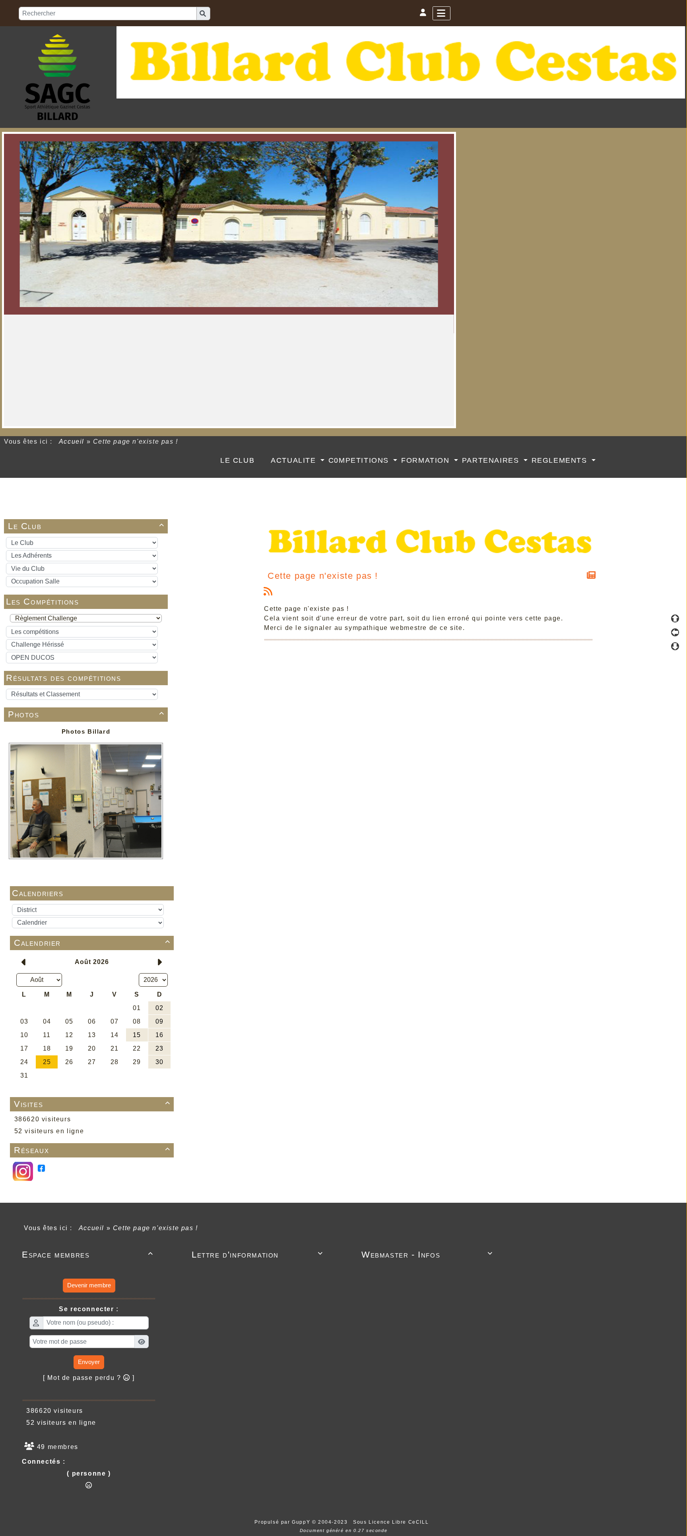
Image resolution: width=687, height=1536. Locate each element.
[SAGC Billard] (57, 76)
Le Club (86, 526)
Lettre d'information (257, 1255)
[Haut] (675, 618)
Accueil (71, 441)
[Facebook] (41, 1167)
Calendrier (92, 943)
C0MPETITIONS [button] (360, 460)
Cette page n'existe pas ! (323, 576)
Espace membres (87, 1255)
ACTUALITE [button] (294, 460)
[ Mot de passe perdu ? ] (89, 1377)
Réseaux (92, 1150)
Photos (86, 714)
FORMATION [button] (426, 460)
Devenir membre (89, 1285)
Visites (92, 1104)
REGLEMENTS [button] (561, 460)
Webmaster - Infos (427, 1255)
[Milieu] (675, 632)
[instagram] (23, 1170)
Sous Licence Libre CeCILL (392, 1522)
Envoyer (89, 1361)
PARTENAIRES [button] (492, 460)
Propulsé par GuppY (283, 1522)
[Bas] (675, 646)
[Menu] (441, 13)
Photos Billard (86, 731)
